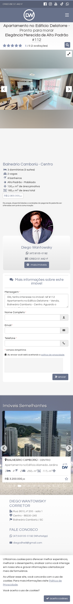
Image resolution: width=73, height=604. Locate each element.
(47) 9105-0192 (38, 253)
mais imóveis (38, 265)
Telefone (10, 338)
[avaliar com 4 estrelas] (16, 46)
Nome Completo (15, 312)
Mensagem (12, 292)
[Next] (69, 448)
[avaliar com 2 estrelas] (8, 46)
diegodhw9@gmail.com (27, 542)
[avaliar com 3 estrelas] (12, 46)
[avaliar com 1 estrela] (4, 46)
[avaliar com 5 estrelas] (20, 46)
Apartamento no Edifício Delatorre (35, 26)
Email (8, 325)
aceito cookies (58, 598)
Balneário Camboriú (20, 164)
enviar (62, 377)
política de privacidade (52, 355)
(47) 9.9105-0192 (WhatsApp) (30, 536)
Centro (47, 164)
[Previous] (11, 433)
